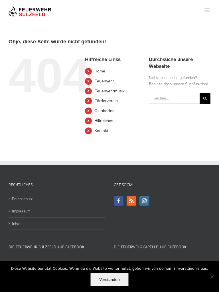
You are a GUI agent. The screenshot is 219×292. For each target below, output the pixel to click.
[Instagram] (144, 201)
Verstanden (109, 279)
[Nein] (212, 276)
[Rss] (131, 201)
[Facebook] (118, 201)
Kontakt (101, 130)
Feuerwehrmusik (109, 91)
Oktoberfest (104, 110)
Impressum (21, 211)
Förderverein (106, 100)
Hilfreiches (103, 120)
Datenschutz (22, 199)
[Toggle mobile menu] (207, 10)
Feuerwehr (104, 81)
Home (99, 71)
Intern (16, 223)
